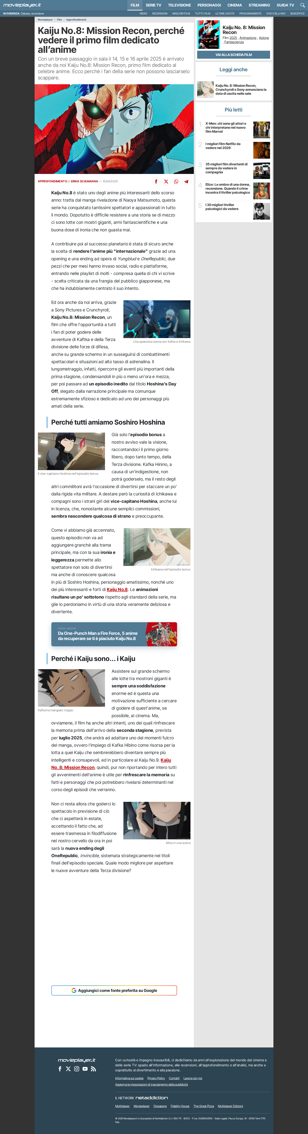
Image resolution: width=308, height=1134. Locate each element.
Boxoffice (298, 13)
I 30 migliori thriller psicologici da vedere (222, 207)
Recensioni (159, 13)
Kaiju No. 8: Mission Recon (244, 30)
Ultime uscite (224, 13)
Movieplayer (45, 19)
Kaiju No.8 (117, 589)
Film (135, 5)
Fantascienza (234, 42)
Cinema (235, 5)
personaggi (209, 5)
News (143, 13)
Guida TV (285, 5)
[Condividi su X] (166, 181)
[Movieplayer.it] (22, 5)
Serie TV (153, 5)
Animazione (247, 38)
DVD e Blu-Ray (276, 13)
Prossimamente (250, 13)
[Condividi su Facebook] (156, 181)
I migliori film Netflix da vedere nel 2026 (223, 146)
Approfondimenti (76, 19)
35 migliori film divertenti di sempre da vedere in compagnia (227, 168)
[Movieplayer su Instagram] (76, 1068)
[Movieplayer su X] (68, 1068)
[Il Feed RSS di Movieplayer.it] (93, 1068)
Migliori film (181, 13)
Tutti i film (202, 13)
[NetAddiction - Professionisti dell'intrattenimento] (152, 1097)
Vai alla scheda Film (234, 55)
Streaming (259, 5)
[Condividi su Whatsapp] (176, 181)
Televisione (179, 5)
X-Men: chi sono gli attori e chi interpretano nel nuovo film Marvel (226, 127)
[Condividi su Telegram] (186, 181)
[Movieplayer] (77, 1060)
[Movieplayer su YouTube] (85, 1068)
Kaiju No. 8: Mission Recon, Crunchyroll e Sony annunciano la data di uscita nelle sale (241, 89)
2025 (233, 38)
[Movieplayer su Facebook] (60, 1068)
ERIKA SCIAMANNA (84, 181)
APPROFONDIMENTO (52, 181)
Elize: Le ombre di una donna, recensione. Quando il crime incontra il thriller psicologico (228, 188)
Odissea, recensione (32, 13)
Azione (264, 38)
